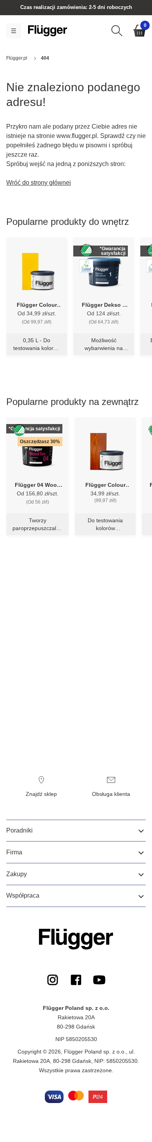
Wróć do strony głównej (38, 182)
